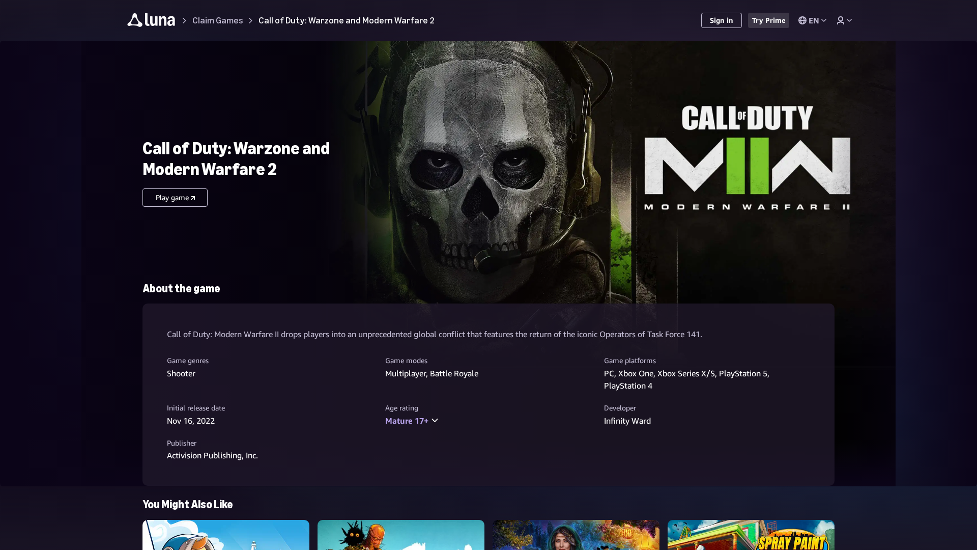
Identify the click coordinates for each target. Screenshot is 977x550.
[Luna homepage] (151, 21)
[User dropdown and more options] (844, 20)
